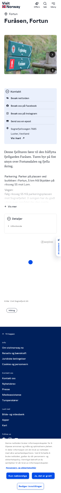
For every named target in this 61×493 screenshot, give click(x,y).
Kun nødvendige (18, 475)
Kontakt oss (8, 378)
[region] (30, 466)
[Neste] (52, 54)
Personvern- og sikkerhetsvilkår (21, 467)
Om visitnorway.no (13, 347)
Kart (4, 425)
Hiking (12, 310)
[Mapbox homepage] (47, 242)
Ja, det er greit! (43, 475)
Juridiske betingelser (14, 358)
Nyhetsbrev (8, 383)
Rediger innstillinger (30, 486)
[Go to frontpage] (11, 5)
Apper (5, 419)
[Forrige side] (9, 54)
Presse (6, 389)
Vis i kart (16, 138)
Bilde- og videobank (13, 414)
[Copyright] (52, 70)
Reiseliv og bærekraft (14, 353)
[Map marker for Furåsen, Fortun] (30, 262)
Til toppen (10, 334)
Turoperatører (10, 400)
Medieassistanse (11, 394)
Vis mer (12, 206)
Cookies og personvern (15, 364)
